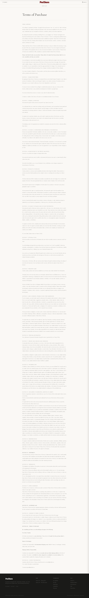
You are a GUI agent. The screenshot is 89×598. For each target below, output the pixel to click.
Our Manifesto (55, 580)
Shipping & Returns (73, 582)
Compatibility (55, 586)
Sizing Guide (55, 584)
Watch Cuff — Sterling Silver (41, 580)
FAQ (71, 586)
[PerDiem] (44, 2)
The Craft (54, 582)
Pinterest (13, 586)
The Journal (55, 588)
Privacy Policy (72, 588)
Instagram (7, 586)
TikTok (17, 586)
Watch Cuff (44, 5)
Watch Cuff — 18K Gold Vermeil (41, 582)
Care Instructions (73, 584)
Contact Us (72, 580)
